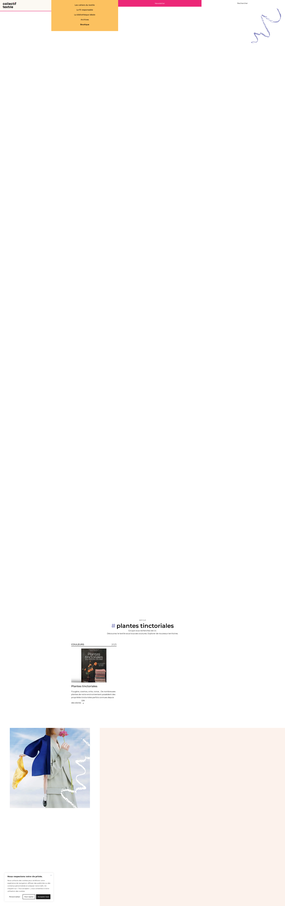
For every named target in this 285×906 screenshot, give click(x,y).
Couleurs (77, 644)
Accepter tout (43, 897)
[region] (28, 887)
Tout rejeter (29, 897)
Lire (83, 700)
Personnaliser (14, 897)
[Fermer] (51, 875)
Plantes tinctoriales (84, 686)
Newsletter (160, 3)
